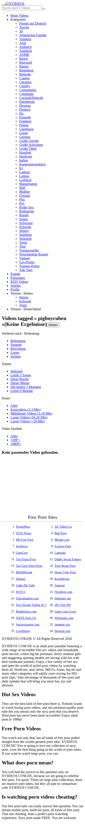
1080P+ (15, 444)
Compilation (27, 90)
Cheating (25, 82)
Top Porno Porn (26, 559)
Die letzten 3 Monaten (25, 387)
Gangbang (26, 129)
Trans (23, 305)
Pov (22, 203)
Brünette (25, 74)
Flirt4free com (63, 592)
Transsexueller (29, 250)
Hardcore (25, 156)
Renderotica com (26, 611)
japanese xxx (62, 624)
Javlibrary (22, 546)
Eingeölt (25, 117)
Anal (22, 43)
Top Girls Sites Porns (29, 565)
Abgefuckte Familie (32, 35)
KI (21, 168)
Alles (14, 405)
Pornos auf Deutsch (32, 23)
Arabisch (25, 47)
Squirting (25, 235)
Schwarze (26, 223)
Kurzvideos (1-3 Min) (25, 409)
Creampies (26, 94)
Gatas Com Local (65, 611)
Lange (14, 352)
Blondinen (26, 70)
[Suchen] (44, 9)
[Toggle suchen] (3, 4)
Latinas (24, 176)
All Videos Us (63, 526)
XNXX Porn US (26, 618)
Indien (23, 160)
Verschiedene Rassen (33, 254)
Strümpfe (25, 238)
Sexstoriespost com (27, 624)
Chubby (24, 86)
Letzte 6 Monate (21, 391)
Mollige (24, 191)
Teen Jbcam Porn (65, 565)
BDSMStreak (24, 572)
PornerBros (23, 526)
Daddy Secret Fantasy (67, 559)
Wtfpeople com (63, 618)
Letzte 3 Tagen (20, 375)
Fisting (24, 125)
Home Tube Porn (65, 572)
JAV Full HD (62, 605)
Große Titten (28, 148)
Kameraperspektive (32, 164)
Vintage (24, 258)
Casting (24, 78)
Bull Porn (60, 533)
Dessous (25, 105)
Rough (24, 215)
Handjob (25, 152)
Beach (23, 58)
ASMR (24, 55)
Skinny (24, 231)
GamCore (22, 552)
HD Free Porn (24, 539)
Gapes (23, 133)
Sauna (23, 219)
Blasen (24, 66)
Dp (21, 113)
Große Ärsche (29, 141)
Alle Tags (25, 270)
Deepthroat (26, 101)
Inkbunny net (62, 598)
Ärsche (24, 27)
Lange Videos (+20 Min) (27, 421)
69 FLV (21, 592)
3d (21, 31)
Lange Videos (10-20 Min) (28, 417)
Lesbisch (25, 180)
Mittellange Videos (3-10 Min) (31, 413)
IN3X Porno (23, 533)
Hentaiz (20, 578)
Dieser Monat (19, 383)
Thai (22, 246)
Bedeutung (18, 341)
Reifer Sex (26, 207)
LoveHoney (23, 631)
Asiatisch (25, 51)
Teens (23, 242)
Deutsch (25, 109)
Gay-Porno (26, 262)
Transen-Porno (29, 266)
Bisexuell (25, 62)
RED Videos (19, 282)
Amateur (25, 39)
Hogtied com (62, 631)
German (24, 137)
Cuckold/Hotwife (31, 98)
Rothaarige (26, 211)
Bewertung (18, 348)
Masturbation (28, 184)
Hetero (24, 297)
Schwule (25, 227)
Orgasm (24, 195)
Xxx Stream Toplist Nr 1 (31, 605)
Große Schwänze (31, 145)
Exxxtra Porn (62, 546)
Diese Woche (19, 379)
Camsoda (60, 552)
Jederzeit (16, 371)
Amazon (59, 585)
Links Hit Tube (25, 585)
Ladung (24, 172)
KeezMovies (62, 578)
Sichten (15, 356)
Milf (22, 188)
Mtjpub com (62, 539)
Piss (22, 199)
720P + (15, 440)
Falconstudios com (27, 598)
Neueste (16, 345)
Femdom (25, 121)
